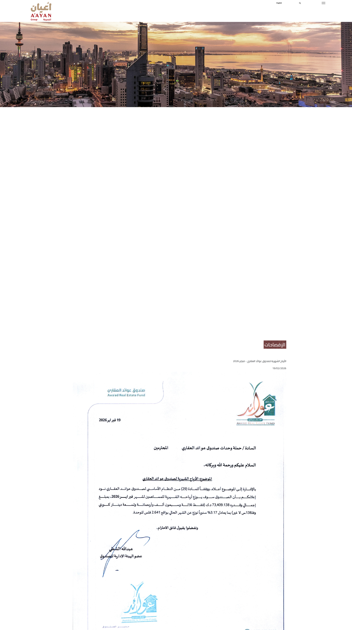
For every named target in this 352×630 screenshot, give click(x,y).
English (279, 3)
